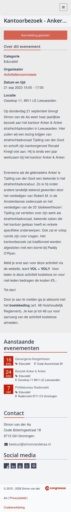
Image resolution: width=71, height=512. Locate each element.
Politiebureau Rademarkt (32, 387)
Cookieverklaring (14, 507)
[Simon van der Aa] (15, 7)
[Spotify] (33, 465)
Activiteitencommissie (20, 74)
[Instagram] (27, 465)
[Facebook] (6, 465)
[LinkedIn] (13, 465)
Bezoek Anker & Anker (30, 371)
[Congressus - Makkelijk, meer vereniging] (55, 488)
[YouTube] (20, 465)
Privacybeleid (17, 498)
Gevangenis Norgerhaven (32, 359)
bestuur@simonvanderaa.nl (30, 443)
